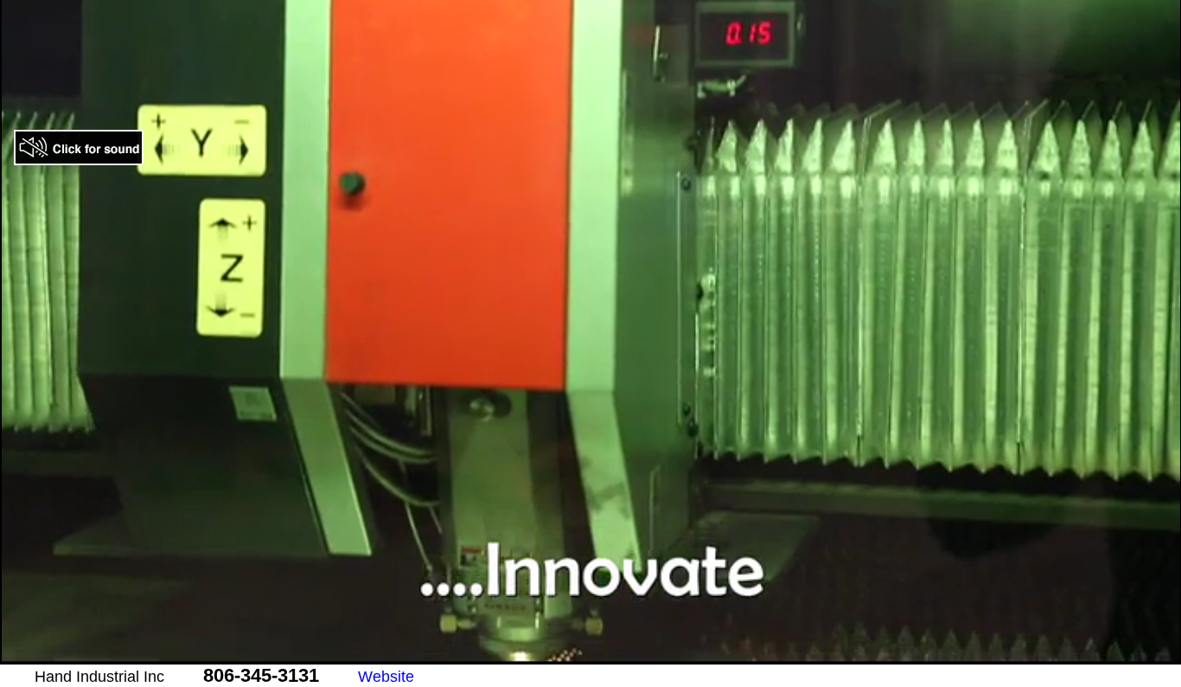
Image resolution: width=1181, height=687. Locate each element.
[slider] (571, 652)
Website (386, 676)
